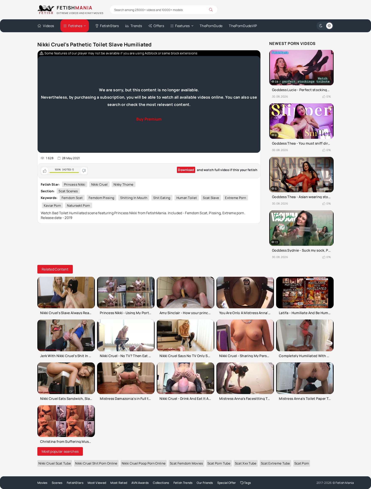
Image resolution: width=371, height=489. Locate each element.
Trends (136, 25)
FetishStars (109, 25)
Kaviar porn (52, 205)
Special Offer (226, 483)
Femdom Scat (72, 198)
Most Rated (118, 483)
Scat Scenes (68, 191)
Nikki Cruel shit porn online (96, 463)
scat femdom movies (186, 463)
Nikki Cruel (99, 184)
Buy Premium (148, 119)
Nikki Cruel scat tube (54, 463)
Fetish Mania (345, 483)
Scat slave (211, 198)
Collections (161, 483)
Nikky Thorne (124, 184)
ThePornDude (211, 25)
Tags (247, 483)
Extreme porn (235, 198)
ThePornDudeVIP (243, 25)
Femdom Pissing (101, 198)
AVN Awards (140, 483)
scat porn (301, 463)
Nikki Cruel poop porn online (144, 463)
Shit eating (161, 198)
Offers (159, 25)
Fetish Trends (183, 483)
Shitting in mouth (133, 198)
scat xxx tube (246, 463)
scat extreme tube (275, 463)
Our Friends (205, 483)
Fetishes (75, 25)
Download (186, 170)
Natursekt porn (78, 205)
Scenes (57, 483)
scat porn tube (219, 463)
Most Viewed (97, 483)
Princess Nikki (74, 184)
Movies (42, 483)
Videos (48, 25)
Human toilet (186, 198)
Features (182, 25)
